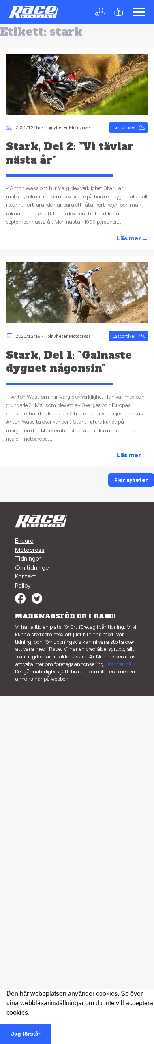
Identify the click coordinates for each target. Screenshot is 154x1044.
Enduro (24, 540)
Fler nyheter (131, 480)
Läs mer (132, 238)
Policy (22, 585)
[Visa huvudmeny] (139, 12)
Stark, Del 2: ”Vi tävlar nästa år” (69, 153)
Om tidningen (33, 567)
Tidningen (28, 558)
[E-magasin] (120, 12)
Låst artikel (124, 127)
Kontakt (25, 576)
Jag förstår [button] (25, 1034)
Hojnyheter (56, 127)
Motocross (80, 127)
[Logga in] (101, 12)
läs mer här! (120, 664)
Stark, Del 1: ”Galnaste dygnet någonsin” (69, 362)
